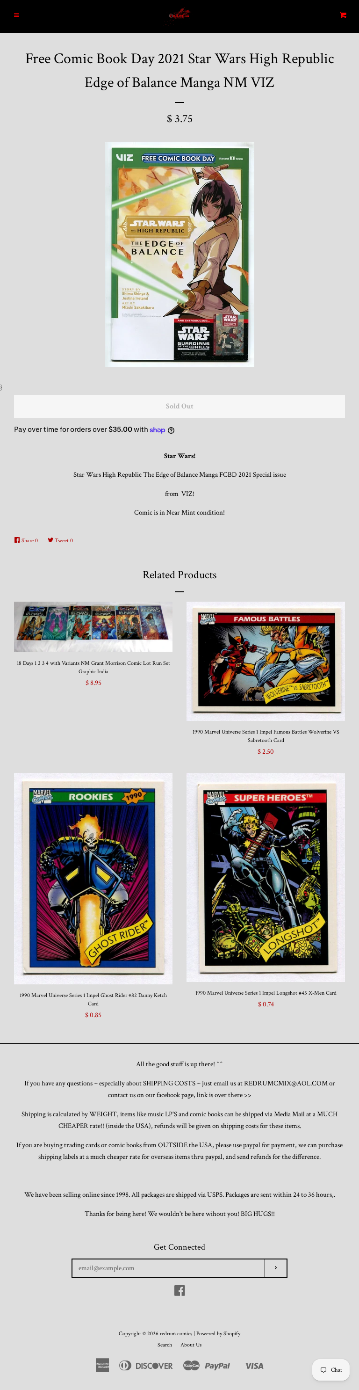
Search (165, 1344)
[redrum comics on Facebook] (180, 1292)
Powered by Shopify (218, 1333)
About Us (190, 1344)
